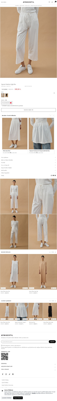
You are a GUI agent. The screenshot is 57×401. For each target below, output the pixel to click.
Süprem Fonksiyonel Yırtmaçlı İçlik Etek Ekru (40, 150)
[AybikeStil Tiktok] (9, 374)
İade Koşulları (4, 170)
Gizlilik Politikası (5, 380)
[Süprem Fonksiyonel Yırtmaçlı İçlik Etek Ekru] (21, 311)
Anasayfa (17, 5)
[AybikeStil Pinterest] (12, 374)
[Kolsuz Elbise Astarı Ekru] (14, 271)
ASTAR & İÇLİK (27, 5)
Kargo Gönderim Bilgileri (6, 167)
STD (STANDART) (6, 103)
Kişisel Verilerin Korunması (7, 385)
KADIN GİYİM (22, 5)
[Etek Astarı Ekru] (36, 311)
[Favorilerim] (49, 2)
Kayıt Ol (52, 341)
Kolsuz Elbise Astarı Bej (33, 291)
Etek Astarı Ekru (6, 150)
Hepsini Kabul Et (18, 398)
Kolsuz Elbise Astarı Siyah (48, 322)
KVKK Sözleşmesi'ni (6, 345)
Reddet (34, 393)
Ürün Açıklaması (4, 157)
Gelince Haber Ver (28, 110)
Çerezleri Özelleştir (6, 398)
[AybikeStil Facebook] (2, 374)
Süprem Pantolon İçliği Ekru (36, 5)
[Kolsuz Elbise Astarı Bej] (43, 271)
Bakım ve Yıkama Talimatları (7, 160)
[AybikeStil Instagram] (6, 374)
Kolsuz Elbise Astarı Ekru (5, 291)
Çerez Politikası (5, 382)
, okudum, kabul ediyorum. (12, 345)
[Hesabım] (52, 2)
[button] (50, 252)
